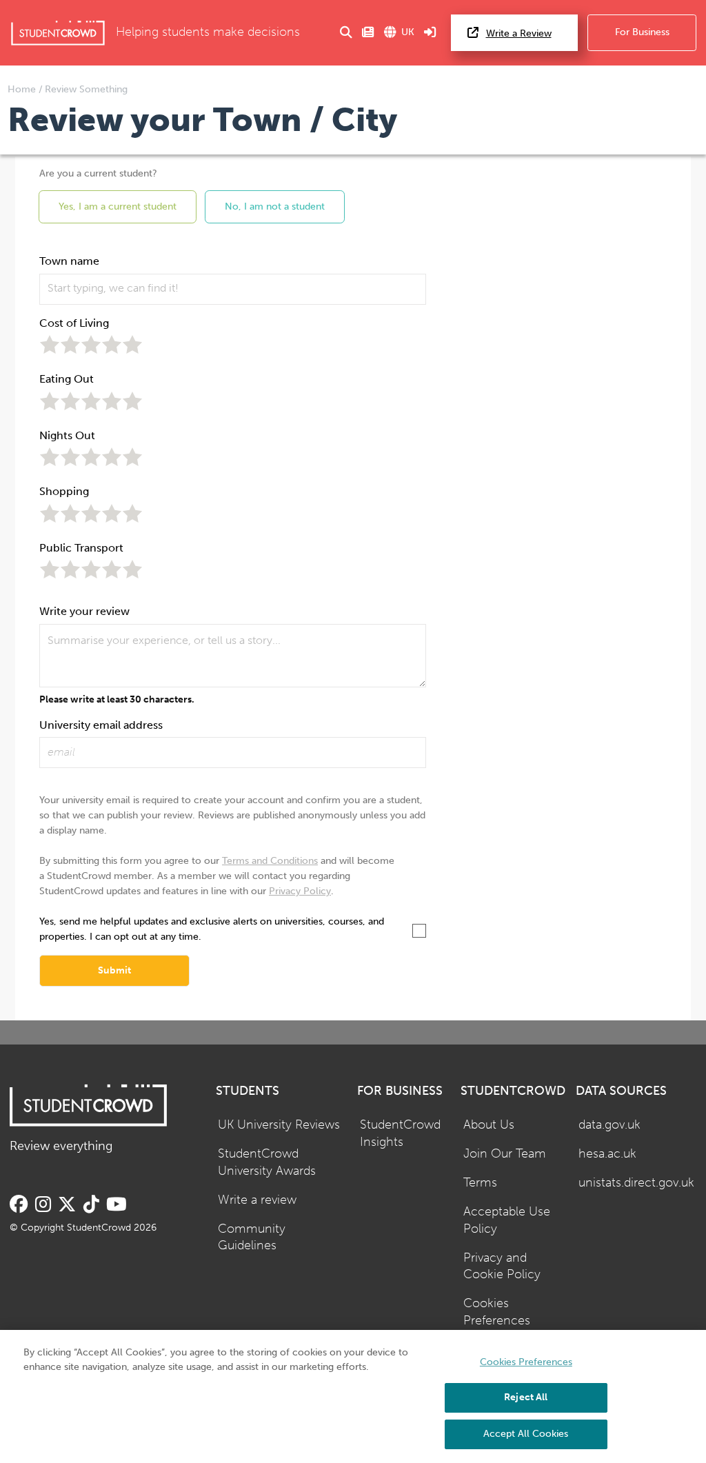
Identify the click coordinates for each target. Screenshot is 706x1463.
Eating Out (66, 378)
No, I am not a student (275, 206)
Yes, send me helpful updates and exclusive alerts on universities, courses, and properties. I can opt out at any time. (211, 929)
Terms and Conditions (270, 861)
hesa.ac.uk (607, 1154)
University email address (101, 725)
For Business (642, 32)
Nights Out (67, 435)
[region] (353, 1396)
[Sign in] (430, 32)
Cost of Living (74, 323)
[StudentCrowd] (58, 33)
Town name (69, 261)
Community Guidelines (251, 1237)
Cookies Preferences (496, 1312)
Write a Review (519, 33)
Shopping (64, 491)
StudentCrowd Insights (400, 1133)
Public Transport (81, 547)
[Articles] (368, 32)
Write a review (257, 1200)
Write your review (84, 611)
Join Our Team (504, 1154)
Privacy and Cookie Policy (502, 1266)
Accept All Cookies (525, 1434)
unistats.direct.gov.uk (636, 1183)
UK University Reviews (279, 1125)
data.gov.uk (609, 1125)
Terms (480, 1183)
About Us (488, 1125)
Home (23, 89)
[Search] (346, 32)
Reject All (525, 1397)
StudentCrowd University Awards (267, 1162)
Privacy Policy (300, 891)
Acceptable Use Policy (506, 1220)
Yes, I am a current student (117, 206)
